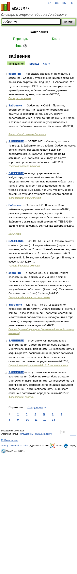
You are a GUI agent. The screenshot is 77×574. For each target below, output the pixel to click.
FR (71, 3)
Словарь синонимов (19, 98)
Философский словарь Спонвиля (27, 134)
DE (57, 3)
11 (36, 419)
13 (53, 419)
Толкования (38, 32)
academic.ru (15, 6)
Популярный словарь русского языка (29, 297)
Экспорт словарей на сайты (15, 445)
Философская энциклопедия (24, 198)
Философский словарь (21, 397)
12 (44, 419)
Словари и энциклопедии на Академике (34, 14)
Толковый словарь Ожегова (24, 265)
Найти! (68, 21)
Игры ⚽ (21, 45)
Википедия (14, 234)
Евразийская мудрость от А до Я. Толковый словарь (38, 365)
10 (27, 419)
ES (64, 3)
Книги (56, 38)
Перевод (33, 63)
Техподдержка (25, 434)
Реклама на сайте (43, 434)
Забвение (15, 105)
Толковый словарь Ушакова (24, 166)
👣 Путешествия (9, 440)
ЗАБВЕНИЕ (16, 141)
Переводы (20, 38)
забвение (15, 73)
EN (49, 3)
